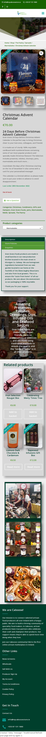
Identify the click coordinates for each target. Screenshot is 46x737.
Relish (5, 213)
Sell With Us (7, 669)
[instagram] (7, 6)
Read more (13, 466)
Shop (12, 43)
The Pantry (19, 43)
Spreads (28, 43)
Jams (29, 210)
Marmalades (9, 46)
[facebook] (2, 6)
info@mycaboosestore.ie (12, 2)
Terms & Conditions (10, 684)
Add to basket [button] (13, 414)
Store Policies (11, 243)
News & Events (8, 659)
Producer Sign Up (9, 674)
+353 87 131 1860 (31, 2)
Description (10, 239)
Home (7, 43)
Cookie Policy (8, 689)
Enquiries (9, 247)
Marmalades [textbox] (22, 228)
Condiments (27, 207)
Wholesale (6, 664)
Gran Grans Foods (18, 210)
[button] (41, 53)
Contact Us (7, 713)
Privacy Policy (8, 694)
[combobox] (23, 227)
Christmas (17, 207)
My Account (7, 679)
